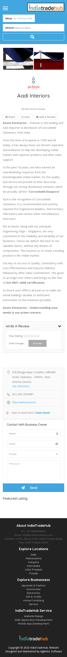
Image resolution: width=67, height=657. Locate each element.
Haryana (33, 562)
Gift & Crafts (33, 596)
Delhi (33, 554)
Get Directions (21, 386)
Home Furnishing (33, 600)
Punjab (33, 573)
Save (26, 117)
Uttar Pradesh (33, 569)
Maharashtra (34, 558)
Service (33, 604)
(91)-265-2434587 (23, 394)
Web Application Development (33, 619)
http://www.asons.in (24, 402)
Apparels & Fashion (34, 585)
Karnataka (33, 565)
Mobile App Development (33, 623)
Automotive (33, 589)
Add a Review (47, 117)
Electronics (33, 593)
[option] (18, 59)
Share (11, 117)
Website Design (33, 616)
